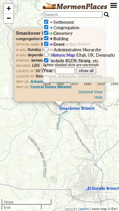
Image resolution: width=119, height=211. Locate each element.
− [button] (9, 18)
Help (98, 97)
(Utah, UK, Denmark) (83, 55)
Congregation (64, 27)
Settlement (61, 22)
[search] (73, 14)
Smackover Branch (77, 108)
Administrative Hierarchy (75, 50)
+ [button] (9, 8)
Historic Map (63, 55)
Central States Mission (50, 87)
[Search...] (106, 14)
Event (56, 44)
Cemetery (61, 33)
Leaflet (83, 208)
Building (59, 38)
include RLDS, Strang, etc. (74, 61)
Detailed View (90, 91)
